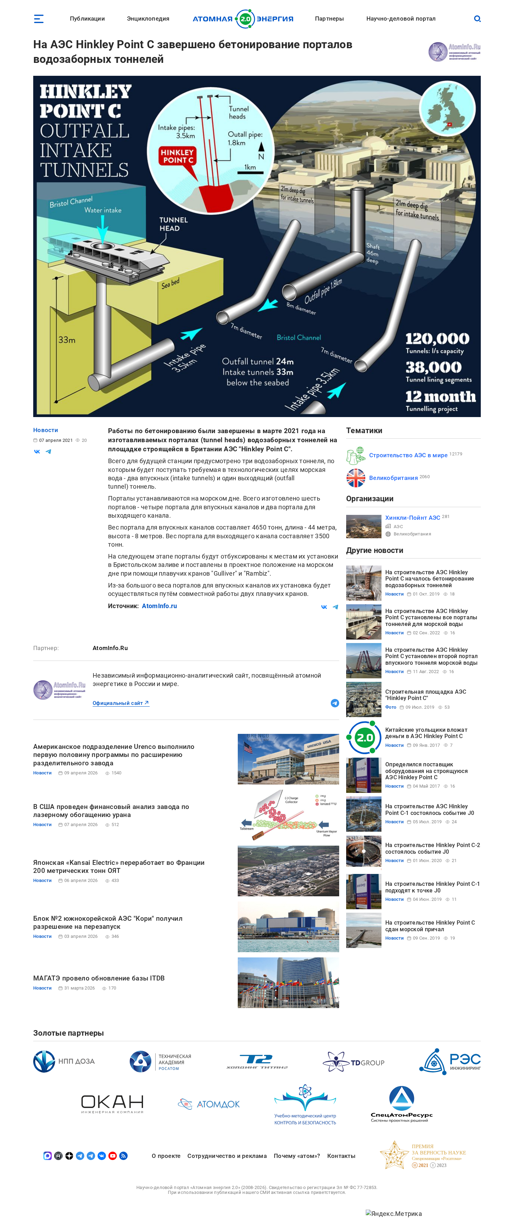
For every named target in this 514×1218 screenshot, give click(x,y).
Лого (245, 19)
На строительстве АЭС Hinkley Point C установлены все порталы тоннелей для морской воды (431, 617)
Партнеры (329, 18)
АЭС (398, 526)
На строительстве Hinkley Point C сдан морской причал (430, 925)
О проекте (166, 1155)
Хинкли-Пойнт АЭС (412, 517)
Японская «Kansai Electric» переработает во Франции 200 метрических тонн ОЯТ (119, 867)
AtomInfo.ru (159, 606)
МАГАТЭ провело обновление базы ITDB (99, 978)
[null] (37, 451)
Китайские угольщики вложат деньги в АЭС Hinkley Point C (426, 733)
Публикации (87, 18)
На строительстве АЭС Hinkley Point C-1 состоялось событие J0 (429, 809)
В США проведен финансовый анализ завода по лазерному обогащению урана (111, 811)
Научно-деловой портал (401, 18)
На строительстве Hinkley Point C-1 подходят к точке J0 (432, 887)
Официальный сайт (118, 703)
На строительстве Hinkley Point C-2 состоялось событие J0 (432, 848)
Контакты (341, 1155)
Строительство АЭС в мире (408, 455)
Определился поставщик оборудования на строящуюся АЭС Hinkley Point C (426, 771)
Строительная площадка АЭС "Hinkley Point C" (425, 694)
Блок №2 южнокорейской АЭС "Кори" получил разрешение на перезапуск (108, 922)
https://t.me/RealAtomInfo (335, 703)
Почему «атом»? (297, 1155)
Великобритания (393, 477)
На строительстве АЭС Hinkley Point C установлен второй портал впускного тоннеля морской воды (431, 656)
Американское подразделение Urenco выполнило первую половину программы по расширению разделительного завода (114, 755)
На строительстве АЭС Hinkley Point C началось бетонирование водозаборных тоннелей (429, 579)
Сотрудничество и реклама (226, 1155)
